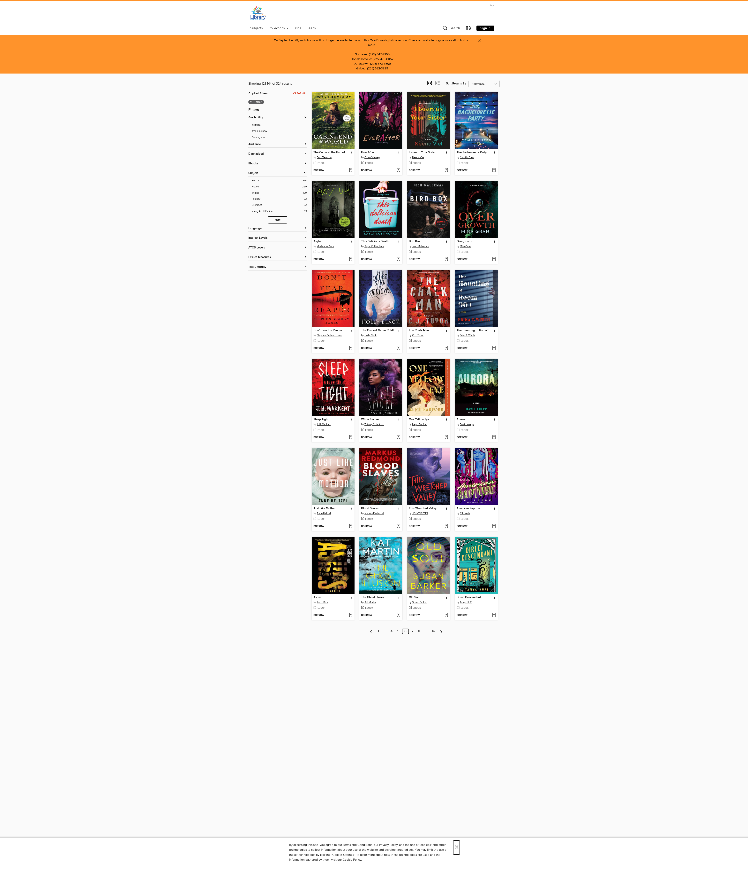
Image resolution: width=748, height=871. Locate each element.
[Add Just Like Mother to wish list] (350, 526)
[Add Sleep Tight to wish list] (350, 437)
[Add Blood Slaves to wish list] (398, 526)
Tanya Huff (466, 602)
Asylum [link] (318, 241)
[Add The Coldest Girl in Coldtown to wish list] (398, 348)
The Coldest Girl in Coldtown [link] (379, 330)
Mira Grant (465, 246)
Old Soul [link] (414, 597)
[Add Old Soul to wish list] (446, 615)
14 (433, 631)
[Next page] (441, 631)
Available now (259, 131)
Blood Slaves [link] (369, 508)
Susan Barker (419, 602)
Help (491, 5)
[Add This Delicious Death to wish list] (398, 259)
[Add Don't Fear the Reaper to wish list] (350, 348)
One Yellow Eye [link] (419, 419)
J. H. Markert (324, 424)
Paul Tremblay (324, 157)
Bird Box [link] (414, 241)
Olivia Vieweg (372, 157)
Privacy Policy (388, 845)
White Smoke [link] (370, 419)
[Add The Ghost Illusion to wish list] (398, 615)
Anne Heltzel (324, 513)
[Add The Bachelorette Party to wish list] (493, 170)
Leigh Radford (419, 424)
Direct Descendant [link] (469, 597)
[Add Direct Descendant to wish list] (493, 615)
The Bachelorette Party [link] (472, 152)
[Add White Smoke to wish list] (398, 437)
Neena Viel (418, 157)
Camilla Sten (467, 157)
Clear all (300, 93)
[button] (451, 29)
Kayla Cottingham (374, 246)
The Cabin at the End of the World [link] (331, 152)
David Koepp (467, 424)
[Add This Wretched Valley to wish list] (446, 526)
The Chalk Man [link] (419, 330)
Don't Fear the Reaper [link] (327, 330)
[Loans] (469, 29)
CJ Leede (465, 513)
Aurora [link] (461, 419)
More (277, 220)
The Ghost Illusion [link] (373, 597)
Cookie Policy (352, 860)
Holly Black (370, 335)
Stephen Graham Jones (329, 335)
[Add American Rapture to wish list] (493, 526)
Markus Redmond (374, 513)
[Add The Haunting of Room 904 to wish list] (493, 348)
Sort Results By (456, 83)
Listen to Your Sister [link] (422, 152)
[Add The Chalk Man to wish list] (446, 348)
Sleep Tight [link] (321, 419)
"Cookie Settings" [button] (343, 855)
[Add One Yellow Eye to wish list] (446, 437)
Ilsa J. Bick (322, 602)
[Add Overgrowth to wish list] (493, 259)
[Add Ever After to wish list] (398, 170)
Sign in (485, 28)
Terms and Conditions (357, 845)
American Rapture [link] (468, 508)
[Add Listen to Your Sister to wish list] (446, 170)
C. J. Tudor (417, 335)
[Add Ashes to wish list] (350, 615)
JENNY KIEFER (420, 513)
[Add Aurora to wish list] (493, 437)
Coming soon (259, 137)
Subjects (256, 28)
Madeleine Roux (325, 246)
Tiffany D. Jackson (374, 424)
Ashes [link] (317, 597)
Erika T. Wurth (467, 335)
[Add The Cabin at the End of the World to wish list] (350, 170)
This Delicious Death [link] (375, 241)
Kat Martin (370, 602)
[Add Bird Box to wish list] (446, 259)
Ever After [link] (367, 152)
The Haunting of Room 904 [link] (474, 330)
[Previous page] (371, 631)
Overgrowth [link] (464, 241)
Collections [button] (277, 28)
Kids (298, 28)
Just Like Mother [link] (324, 508)
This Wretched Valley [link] (423, 508)
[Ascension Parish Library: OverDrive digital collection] (258, 13)
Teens (311, 28)
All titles (256, 125)
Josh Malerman (420, 246)
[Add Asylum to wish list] (350, 259)
